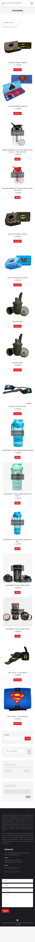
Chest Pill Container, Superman (17, 278)
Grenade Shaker (17, 321)
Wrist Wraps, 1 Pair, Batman (17, 673)
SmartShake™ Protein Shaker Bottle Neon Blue (17, 450)
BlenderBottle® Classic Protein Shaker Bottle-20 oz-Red (17, 189)
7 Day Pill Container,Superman (17, 106)
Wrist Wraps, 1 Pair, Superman (17, 716)
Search (6, 735)
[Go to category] (29, 751)
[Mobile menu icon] (32, 3)
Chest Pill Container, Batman (17, 234)
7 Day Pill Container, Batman (17, 62)
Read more (17, 326)
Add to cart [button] (17, 69)
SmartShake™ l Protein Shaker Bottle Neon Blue (17, 540)
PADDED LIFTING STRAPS (17, 406)
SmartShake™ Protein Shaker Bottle (17, 585)
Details (17, 159)
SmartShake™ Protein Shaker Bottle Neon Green (17, 495)
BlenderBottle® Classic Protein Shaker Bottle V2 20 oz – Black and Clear (17, 151)
